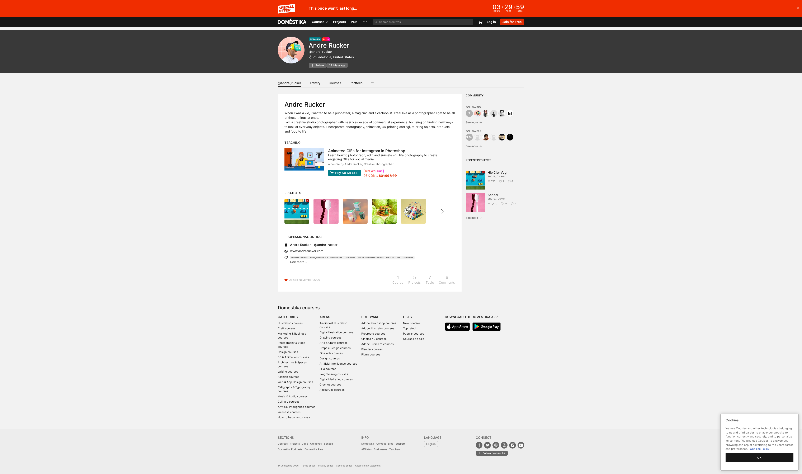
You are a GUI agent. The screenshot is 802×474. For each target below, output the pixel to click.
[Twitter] (487, 445)
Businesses (380, 449)
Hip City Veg (497, 172)
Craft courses (287, 328)
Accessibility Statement (368, 465)
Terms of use (308, 465)
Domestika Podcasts (290, 449)
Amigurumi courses (332, 389)
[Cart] (480, 22)
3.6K (469, 137)
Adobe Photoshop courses (378, 323)
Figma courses (370, 354)
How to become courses (294, 417)
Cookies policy (344, 465)
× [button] (797, 8)
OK (759, 457)
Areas (325, 317)
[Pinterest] (495, 445)
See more (474, 122)
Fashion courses (288, 376)
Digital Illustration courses (336, 332)
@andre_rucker (289, 83)
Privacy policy (325, 465)
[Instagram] (504, 445)
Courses (335, 83)
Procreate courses (373, 333)
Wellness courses (289, 412)
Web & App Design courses (295, 382)
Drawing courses (330, 337)
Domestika (367, 443)
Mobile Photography (342, 257)
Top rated (409, 328)
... (372, 80)
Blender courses (372, 349)
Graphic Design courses (335, 348)
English (431, 444)
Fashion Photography (371, 257)
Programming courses (334, 374)
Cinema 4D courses (374, 338)
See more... (298, 262)
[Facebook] (479, 445)
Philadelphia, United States (333, 57)
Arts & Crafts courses (334, 342)
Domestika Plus (314, 449)
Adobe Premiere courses (377, 344)
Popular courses (413, 333)
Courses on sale (413, 338)
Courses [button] (318, 22)
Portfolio (356, 83)
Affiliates (366, 449)
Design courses (288, 352)
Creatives (316, 443)
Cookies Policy (759, 448)
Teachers (394, 449)
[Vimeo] (512, 445)
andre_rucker (496, 176)
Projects (339, 22)
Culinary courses (288, 401)
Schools (328, 443)
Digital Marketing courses (336, 379)
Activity (315, 83)
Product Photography (399, 257)
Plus (354, 22)
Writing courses (288, 371)
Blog (390, 443)
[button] (364, 22)
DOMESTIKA (292, 22)
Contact (381, 443)
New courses (411, 323)
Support (400, 443)
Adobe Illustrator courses (377, 328)
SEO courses (328, 368)
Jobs (305, 443)
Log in (491, 22)
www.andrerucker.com (306, 251)
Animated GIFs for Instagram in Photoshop (366, 151)
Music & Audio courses (293, 396)
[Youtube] (521, 445)
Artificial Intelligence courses (296, 406)
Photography (299, 257)
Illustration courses (290, 323)
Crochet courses (330, 384)
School (493, 195)
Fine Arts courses (331, 353)
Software (370, 317)
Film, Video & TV (319, 257)
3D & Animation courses (293, 357)
